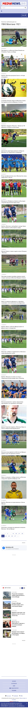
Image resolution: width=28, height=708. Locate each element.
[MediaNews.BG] (14, 3)
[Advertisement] (14, 570)
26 (12, 536)
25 (9, 536)
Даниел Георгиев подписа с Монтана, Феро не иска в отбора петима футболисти (13, 427)
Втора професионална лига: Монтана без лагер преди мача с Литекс (14, 176)
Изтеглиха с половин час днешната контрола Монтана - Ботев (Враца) (13, 528)
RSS (21, 696)
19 (13, 533)
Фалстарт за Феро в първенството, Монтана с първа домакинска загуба (13, 352)
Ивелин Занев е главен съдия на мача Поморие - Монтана (14, 251)
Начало (14, 681)
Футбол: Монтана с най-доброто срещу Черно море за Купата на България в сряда (13, 226)
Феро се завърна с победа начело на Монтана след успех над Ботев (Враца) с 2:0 (13, 477)
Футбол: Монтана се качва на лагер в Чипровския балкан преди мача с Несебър (12, 377)
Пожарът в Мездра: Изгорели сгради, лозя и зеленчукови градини (17, 605)
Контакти (9, 696)
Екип (14, 685)
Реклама (14, 690)
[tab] (20, 588)
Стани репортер (15, 688)
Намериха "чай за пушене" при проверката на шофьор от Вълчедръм (18, 633)
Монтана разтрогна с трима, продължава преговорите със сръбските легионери (12, 402)
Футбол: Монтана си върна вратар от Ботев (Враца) (13, 502)
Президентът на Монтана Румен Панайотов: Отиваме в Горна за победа (12, 51)
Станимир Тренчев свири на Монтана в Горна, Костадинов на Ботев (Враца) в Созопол (13, 101)
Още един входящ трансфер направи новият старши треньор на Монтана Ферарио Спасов (13, 277)
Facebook (15, 696)
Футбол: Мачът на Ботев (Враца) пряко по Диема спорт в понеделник (12, 327)
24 (6, 536)
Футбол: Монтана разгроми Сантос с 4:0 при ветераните (13, 76)
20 (16, 533)
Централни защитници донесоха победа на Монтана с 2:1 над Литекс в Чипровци (12, 151)
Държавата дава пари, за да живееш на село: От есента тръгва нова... (18, 614)
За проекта (14, 683)
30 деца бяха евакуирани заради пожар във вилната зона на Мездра (18, 595)
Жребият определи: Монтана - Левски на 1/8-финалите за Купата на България (13, 126)
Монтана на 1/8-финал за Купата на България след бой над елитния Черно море (13, 201)
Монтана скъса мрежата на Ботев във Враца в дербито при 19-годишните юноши (13, 452)
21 (19, 533)
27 (15, 536)
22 (22, 533)
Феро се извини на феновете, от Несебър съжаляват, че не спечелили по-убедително (13, 302)
